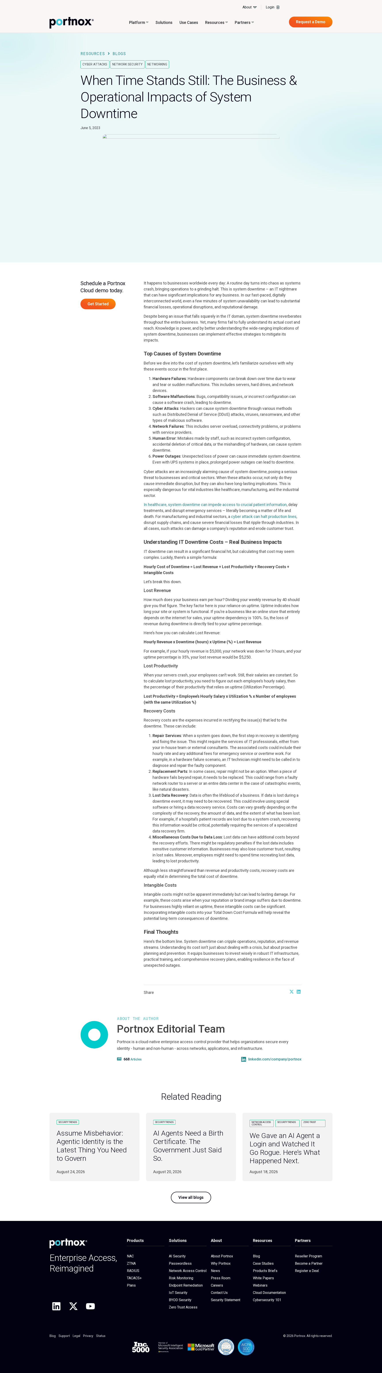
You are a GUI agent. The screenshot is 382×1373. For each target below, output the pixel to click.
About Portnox (222, 1256)
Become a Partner (309, 1263)
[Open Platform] (147, 22)
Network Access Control (187, 1271)
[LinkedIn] (243, 1059)
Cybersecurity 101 (267, 1300)
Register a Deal (307, 1271)
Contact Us (219, 1293)
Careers (217, 1285)
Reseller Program (308, 1256)
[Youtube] (90, 1306)
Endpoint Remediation (186, 1285)
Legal (76, 1335)
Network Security (127, 64)
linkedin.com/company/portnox (275, 1059)
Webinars (260, 1285)
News (215, 1271)
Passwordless (180, 1263)
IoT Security (178, 1293)
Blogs (119, 53)
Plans (131, 1285)
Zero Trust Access (183, 1307)
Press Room (220, 1278)
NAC (130, 1256)
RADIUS (133, 1271)
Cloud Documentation (269, 1293)
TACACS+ (134, 1278)
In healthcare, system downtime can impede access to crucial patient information (215, 504)
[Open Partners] (253, 22)
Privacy (88, 1335)
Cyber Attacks (94, 64)
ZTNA (131, 1263)
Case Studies (263, 1263)
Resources (92, 53)
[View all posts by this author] (120, 1059)
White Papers (263, 1278)
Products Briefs (265, 1271)
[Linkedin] (56, 1306)
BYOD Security (180, 1300)
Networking (157, 64)
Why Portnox (221, 1263)
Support (64, 1335)
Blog (256, 1256)
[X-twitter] (73, 1306)
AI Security (177, 1256)
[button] (291, 991)
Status (100, 1335)
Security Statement (225, 1300)
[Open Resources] (226, 22)
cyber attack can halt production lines (263, 516)
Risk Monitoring (181, 1278)
